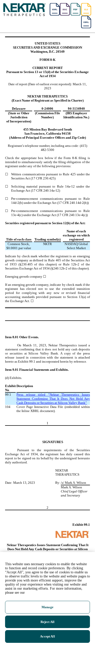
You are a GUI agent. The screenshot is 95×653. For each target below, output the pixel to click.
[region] (47, 602)
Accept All (47, 636)
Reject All (47, 622)
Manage (47, 607)
